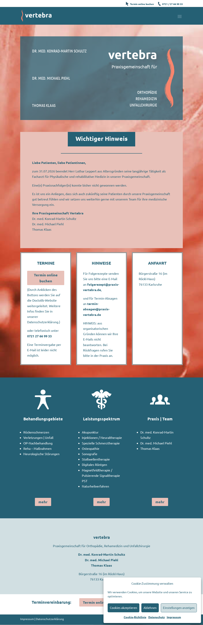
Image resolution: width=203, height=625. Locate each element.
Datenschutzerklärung (50, 619)
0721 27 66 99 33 (39, 336)
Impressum (174, 617)
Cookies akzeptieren (123, 608)
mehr (43, 501)
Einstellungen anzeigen (179, 608)
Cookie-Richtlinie (135, 617)
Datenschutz (156, 617)
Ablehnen (150, 608)
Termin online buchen (142, 4)
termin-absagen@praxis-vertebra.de (96, 309)
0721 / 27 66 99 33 (172, 4)
